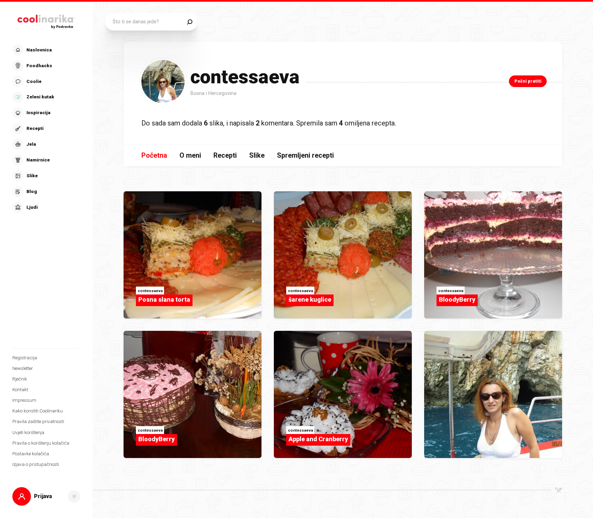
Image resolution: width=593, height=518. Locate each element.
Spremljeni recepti (305, 155)
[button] (45, 128)
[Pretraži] (190, 21)
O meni (190, 155)
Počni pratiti (528, 81)
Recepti (225, 155)
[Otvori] (74, 496)
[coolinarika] (46, 20)
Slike (257, 155)
